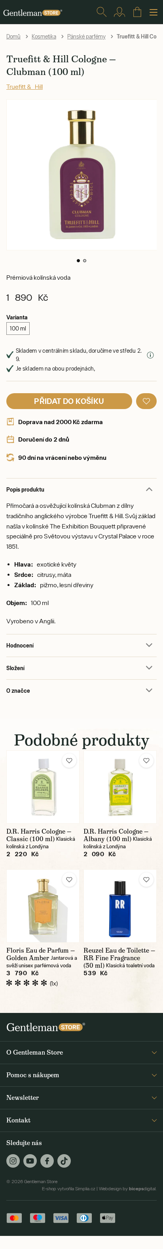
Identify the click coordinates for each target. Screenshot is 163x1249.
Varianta (17, 317)
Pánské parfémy (86, 36)
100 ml (18, 328)
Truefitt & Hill (24, 86)
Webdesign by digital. (128, 1188)
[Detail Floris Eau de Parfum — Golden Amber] (43, 906)
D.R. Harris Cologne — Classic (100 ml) (38, 835)
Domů (13, 36)
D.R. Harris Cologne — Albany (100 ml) (115, 835)
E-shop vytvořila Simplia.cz (68, 1188)
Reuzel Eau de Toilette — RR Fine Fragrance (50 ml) (119, 958)
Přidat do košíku (69, 400)
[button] (78, 260)
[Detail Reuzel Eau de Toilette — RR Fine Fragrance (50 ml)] (120, 906)
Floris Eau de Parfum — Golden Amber (40, 954)
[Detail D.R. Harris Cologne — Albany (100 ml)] (120, 787)
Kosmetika (44, 36)
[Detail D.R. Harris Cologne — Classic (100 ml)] (43, 787)
